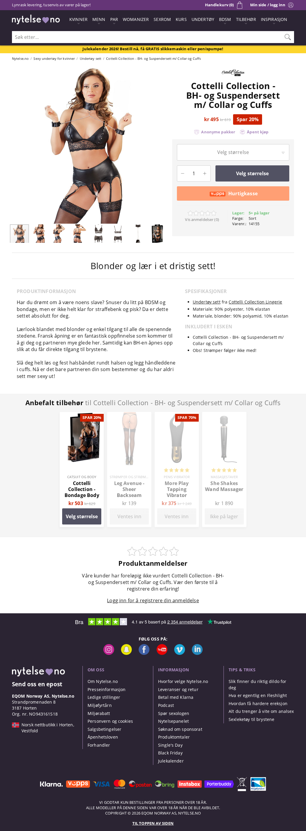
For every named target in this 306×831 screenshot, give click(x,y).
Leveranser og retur (178, 689)
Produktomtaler (174, 737)
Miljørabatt (99, 713)
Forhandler (99, 745)
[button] (15, 145)
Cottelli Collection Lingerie (255, 302)
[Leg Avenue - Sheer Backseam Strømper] (129, 415)
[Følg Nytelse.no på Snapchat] (126, 653)
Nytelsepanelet (173, 721)
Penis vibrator (177, 477)
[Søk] (287, 37)
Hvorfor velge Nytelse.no (183, 681)
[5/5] (176, 470)
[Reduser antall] (182, 173)
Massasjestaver (224, 477)
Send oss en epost (37, 684)
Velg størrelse (82, 516)
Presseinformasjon (107, 689)
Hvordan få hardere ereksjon (258, 703)
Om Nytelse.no (103, 681)
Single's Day (170, 745)
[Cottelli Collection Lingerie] (233, 77)
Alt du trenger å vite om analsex (261, 711)
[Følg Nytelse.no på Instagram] (108, 653)
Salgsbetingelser (104, 729)
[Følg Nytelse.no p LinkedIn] (197, 653)
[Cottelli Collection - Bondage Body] (82, 415)
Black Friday (170, 753)
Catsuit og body (82, 477)
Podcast (166, 705)
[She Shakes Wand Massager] (224, 415)
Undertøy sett (207, 302)
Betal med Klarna (175, 697)
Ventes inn (129, 516)
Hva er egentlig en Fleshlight (258, 695)
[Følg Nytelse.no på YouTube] (162, 653)
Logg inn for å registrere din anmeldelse (153, 600)
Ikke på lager (224, 516)
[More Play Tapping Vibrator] (177, 415)
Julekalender (171, 761)
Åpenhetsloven (103, 737)
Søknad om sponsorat (180, 729)
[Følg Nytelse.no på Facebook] (144, 653)
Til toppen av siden (153, 823)
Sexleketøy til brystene (251, 719)
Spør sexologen (173, 713)
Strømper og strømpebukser (136, 477)
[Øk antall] (204, 173)
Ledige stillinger (104, 697)
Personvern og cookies (110, 721)
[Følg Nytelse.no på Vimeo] (179, 653)
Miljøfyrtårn (100, 705)
